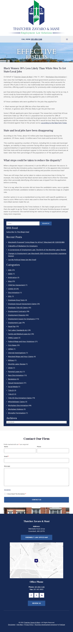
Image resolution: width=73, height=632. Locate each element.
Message (7, 466)
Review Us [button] (36, 603)
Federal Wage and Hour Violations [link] (21, 341)
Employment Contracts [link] (17, 311)
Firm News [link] (12, 345)
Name (6, 446)
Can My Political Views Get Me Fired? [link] (22, 260)
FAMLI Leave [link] (13, 338)
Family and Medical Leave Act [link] (19, 334)
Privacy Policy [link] (28, 625)
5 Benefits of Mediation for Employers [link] (23, 246)
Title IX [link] (11, 390)
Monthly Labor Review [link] (16, 364)
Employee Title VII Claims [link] (18, 308)
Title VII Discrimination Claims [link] (20, 398)
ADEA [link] (10, 274)
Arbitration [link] (12, 277)
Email (6, 456)
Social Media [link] (13, 387)
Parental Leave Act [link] (15, 371)
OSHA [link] (10, 368)
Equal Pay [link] (11, 326)
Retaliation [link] (12, 379)
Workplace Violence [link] (15, 409)
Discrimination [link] (13, 292)
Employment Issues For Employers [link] (21, 319)
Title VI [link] (11, 394)
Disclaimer (7, 490)
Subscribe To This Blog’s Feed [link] (17, 232)
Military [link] (11, 360)
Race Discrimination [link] (15, 375)
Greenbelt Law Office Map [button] (36, 537)
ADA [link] (9, 270)
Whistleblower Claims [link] (16, 402)
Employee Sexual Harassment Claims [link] (22, 304)
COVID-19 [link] (11, 289)
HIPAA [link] (10, 349)
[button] (67, 39)
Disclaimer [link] (11, 625)
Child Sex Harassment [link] (16, 285)
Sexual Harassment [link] (15, 383)
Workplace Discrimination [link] (56, 77)
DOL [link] (9, 296)
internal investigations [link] (16, 353)
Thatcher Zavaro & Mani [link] (23, 77)
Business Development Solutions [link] (46, 625)
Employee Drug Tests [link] (16, 300)
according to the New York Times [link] (54, 123)
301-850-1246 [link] (36, 39)
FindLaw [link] (62, 625)
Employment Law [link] (14, 323)
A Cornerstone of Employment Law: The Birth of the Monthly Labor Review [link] (37, 250)
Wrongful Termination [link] (16, 413)
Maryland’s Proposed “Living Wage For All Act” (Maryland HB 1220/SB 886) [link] (36, 242)
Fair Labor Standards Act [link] (17, 330)
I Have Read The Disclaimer (16, 494)
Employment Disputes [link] (16, 315)
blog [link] (10, 281)
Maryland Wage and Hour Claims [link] (20, 356)
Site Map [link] (20, 625)
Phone (39, 446)
